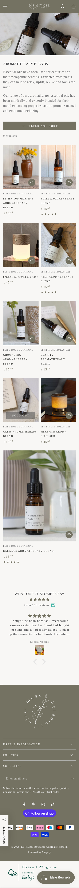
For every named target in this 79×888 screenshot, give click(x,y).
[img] (39, 599)
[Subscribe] (73, 779)
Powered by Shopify (39, 852)
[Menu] (5, 6)
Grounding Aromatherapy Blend (15, 359)
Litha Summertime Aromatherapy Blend (18, 203)
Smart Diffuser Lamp (20, 276)
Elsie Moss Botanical (33, 846)
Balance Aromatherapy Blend (28, 551)
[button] (62, 6)
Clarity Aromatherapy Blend (53, 359)
